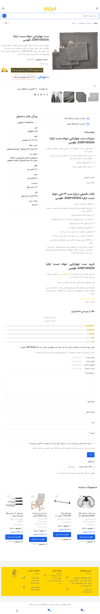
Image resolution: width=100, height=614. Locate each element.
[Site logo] (50, 8)
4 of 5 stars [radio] (74, 357)
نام (93, 422)
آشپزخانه (68, 519)
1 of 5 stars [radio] (80, 357)
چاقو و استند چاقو (16, 519)
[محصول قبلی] (8, 23)
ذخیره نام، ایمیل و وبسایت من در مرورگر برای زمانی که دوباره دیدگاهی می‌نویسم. (60, 443)
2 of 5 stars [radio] (78, 357)
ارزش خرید (90, 361)
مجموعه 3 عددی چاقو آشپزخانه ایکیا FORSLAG (14, 516)
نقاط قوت (91, 401)
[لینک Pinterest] (41, 94)
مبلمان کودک (42, 521)
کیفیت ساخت (89, 365)
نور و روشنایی (90, 519)
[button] (86, 537)
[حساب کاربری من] (3, 8)
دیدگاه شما (90, 373)
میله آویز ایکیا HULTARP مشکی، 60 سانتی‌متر (63, 516)
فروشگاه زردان (64, 274)
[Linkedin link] (38, 94)
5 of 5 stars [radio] (73, 357)
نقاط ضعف (90, 412)
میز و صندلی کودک (40, 524)
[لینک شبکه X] (44, 94)
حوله (96, 23)
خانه (74, 23)
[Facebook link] (47, 94)
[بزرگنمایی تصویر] (94, 86)
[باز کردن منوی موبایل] (97, 8)
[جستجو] (4, 16)
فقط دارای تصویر (85, 466)
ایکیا (42, 63)
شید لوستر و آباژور (89, 521)
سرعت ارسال (90, 369)
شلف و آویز (60, 519)
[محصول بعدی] (3, 23)
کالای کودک (43, 519)
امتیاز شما (90, 358)
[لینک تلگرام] (35, 94)
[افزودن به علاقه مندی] (80, 496)
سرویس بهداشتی (85, 23)
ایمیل (92, 433)
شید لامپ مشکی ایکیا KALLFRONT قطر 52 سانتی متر (86, 516)
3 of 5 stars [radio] (76, 357)
